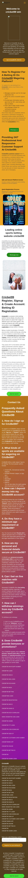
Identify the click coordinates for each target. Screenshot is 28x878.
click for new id (14, 394)
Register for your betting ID (12, 845)
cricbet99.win (16, 430)
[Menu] (25, 2)
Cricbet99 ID (12, 121)
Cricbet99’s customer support (11, 153)
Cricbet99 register (19, 96)
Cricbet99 (7, 78)
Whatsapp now (14, 255)
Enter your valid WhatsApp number (12, 837)
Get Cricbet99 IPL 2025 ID (14, 60)
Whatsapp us (14, 130)
